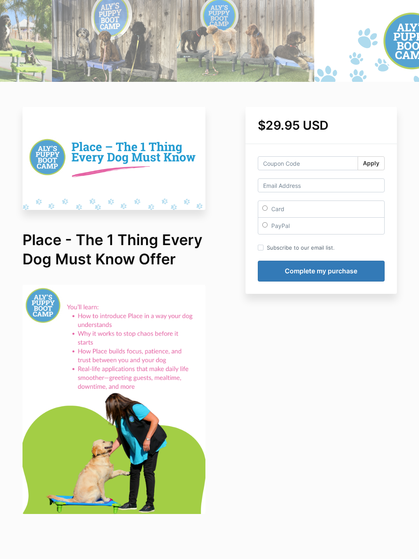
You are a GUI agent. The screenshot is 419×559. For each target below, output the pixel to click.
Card (277, 208)
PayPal (280, 225)
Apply (371, 163)
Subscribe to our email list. (301, 247)
